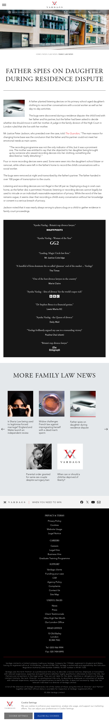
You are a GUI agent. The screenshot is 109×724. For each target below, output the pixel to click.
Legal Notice (54, 533)
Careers (54, 546)
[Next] (106, 429)
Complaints (54, 586)
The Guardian (72, 133)
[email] (98, 502)
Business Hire (54, 554)
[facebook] (81, 502)
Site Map (54, 594)
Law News (53, 54)
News (44, 54)
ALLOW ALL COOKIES (48, 716)
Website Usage (54, 529)
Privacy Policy (54, 521)
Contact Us (54, 590)
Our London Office (54, 622)
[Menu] (4, 4)
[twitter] (87, 502)
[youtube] (93, 502)
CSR (55, 577)
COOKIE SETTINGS (18, 716)
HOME (38, 54)
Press (54, 609)
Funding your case (54, 573)
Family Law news (66, 54)
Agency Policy (54, 582)
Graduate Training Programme (54, 558)
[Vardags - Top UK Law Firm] (54, 7)
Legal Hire (54, 550)
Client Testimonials (54, 614)
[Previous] (3, 429)
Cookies (54, 525)
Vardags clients (54, 569)
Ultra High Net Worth (54, 618)
